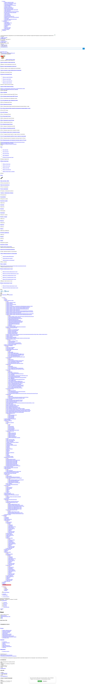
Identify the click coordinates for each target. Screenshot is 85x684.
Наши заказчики (7, 28)
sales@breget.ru (3, 38)
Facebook (5, 602)
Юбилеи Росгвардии (12, 390)
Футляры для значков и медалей (10, 12)
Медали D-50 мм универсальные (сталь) (10, 271)
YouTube (5, 605)
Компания (2, 639)
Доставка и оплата (5, 651)
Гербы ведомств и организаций (8, 260)
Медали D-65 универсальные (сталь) (9, 275)
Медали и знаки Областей (7, 80)
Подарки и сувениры (8, 6)
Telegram (5, 604)
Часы (1, 146)
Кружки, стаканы (3, 216)
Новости (5, 26)
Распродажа (6, 18)
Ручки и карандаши (4, 188)
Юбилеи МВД (10, 352)
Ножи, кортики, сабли (4, 180)
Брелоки (2, 208)
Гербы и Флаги (5, 633)
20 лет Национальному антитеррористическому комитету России (13, 140)
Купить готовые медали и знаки (10, 3)
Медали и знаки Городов (7, 82)
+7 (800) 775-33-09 (3, 37)
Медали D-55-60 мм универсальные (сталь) (11, 273)
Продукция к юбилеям (8, 4)
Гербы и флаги (7, 13)
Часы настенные (5, 151)
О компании (6, 21)
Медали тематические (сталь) (13, 511)
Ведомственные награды (8, 7)
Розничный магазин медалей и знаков (9, 636)
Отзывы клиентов (7, 24)
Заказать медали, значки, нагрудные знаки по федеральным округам (21, 316)
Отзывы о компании (6, 642)
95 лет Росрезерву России (5, 116)
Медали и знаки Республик (7, 77)
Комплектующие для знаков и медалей (11, 17)
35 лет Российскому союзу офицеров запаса (9, 100)
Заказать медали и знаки (8, 2)
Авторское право (7, 27)
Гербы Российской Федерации (8, 256)
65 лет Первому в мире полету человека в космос (10, 132)
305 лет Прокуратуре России (6, 104)
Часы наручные (5, 149)
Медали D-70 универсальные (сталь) (9, 277)
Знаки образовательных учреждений (11, 9)
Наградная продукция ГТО (9, 16)
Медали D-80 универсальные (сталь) (9, 279)
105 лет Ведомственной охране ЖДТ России (9, 96)
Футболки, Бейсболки (4, 232)
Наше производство (8, 22)
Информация (2, 649)
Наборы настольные (6, 165)
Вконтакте (5, 603)
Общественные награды (8, 8)
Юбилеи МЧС (10, 396)
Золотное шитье (7, 14)
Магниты (2, 220)
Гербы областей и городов (7, 258)
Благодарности (7, 23)
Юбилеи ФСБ (10, 366)
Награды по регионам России (6, 74)
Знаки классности (7, 10)
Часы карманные (6, 155)
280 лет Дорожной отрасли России (7, 120)
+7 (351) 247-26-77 (3, 41)
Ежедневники (3, 196)
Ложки (1, 240)
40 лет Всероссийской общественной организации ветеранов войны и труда (15, 108)
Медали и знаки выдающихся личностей (8, 66)
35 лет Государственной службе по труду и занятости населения (13, 136)
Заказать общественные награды (6, 86)
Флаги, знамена (3, 263)
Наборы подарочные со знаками (9, 171)
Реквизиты (6, 25)
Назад (5, 298)
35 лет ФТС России (4, 112)
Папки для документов (4, 184)
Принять (39, 681)
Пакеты (1, 228)
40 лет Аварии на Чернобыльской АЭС (7, 128)
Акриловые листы (7, 20)
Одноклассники (6, 607)
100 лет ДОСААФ (7, 5)
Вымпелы (2, 224)
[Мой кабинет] (0, 295)
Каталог (5, 299)
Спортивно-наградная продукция (10, 19)
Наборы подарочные (4, 161)
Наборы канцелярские (7, 169)
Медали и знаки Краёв (7, 79)
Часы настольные (6, 153)
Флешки (2, 236)
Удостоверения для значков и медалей (11, 11)
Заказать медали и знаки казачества (7, 62)
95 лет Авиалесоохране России (6, 124)
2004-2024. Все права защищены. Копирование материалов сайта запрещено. (8, 655)
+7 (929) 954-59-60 (3, 44)
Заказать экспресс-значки (13, 340)
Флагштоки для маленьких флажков (7, 249)
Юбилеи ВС (10, 371)
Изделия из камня (3, 200)
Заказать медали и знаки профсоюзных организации (10, 70)
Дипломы (2, 204)
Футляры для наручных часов (8, 157)
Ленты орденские (7, 15)
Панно (1, 175)
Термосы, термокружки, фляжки (6, 192)
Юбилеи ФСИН (10, 359)
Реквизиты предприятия (6, 646)
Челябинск (6, 589)
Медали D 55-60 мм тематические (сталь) (10, 287)
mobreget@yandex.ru (4, 46)
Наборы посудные (6, 167)
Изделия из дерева (4, 244)
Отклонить (45, 681)
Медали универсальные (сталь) (6, 268)
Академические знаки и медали (8, 635)
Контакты (4, 644)
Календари (2, 212)
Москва (5, 590)
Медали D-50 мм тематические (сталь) (10, 285)
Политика (4, 647)
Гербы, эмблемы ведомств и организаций (8, 253)
